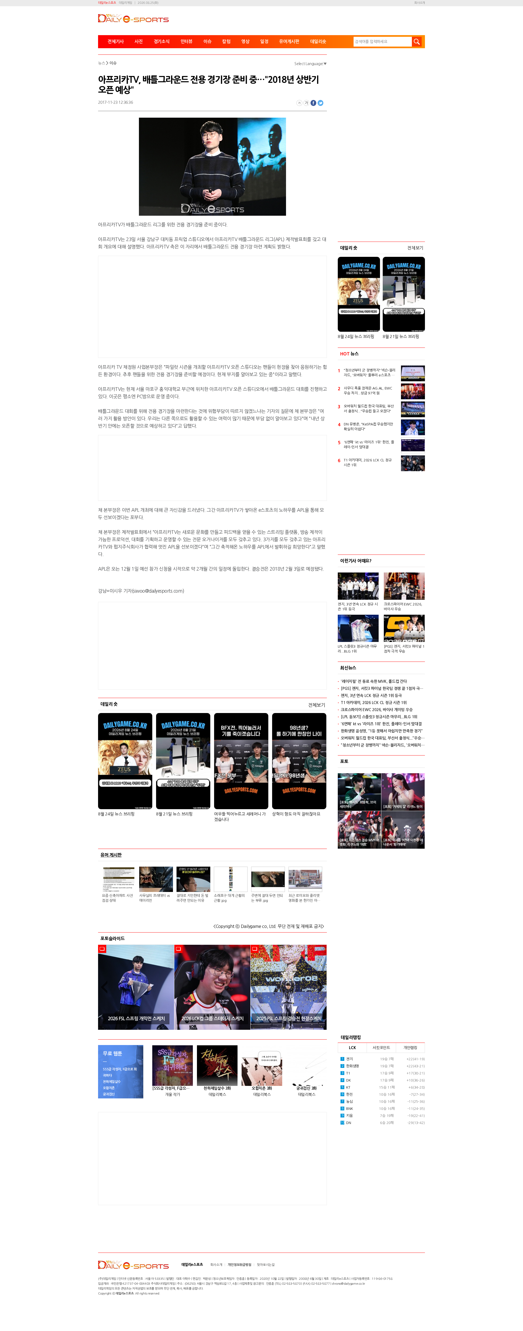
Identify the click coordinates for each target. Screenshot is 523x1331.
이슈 (207, 41)
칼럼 (226, 41)
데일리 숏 (109, 704)
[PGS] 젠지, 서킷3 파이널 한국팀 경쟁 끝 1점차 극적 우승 (383, 688)
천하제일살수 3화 (217, 1088)
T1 (346, 1073)
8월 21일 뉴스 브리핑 (174, 814)
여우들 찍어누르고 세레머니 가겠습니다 (240, 816)
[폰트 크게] (306, 103)
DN (345, 1123)
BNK (347, 1108)
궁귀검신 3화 (306, 1088)
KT (346, 1087)
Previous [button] (104, 987)
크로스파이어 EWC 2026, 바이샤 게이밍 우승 (376, 710)
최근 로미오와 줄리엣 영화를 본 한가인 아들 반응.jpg (304, 898)
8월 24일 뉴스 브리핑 (116, 814)
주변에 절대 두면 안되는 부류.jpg (267, 898)
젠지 (347, 1059)
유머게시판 (289, 41)
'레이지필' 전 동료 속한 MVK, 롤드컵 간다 (374, 681)
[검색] (417, 42)
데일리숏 (318, 41)
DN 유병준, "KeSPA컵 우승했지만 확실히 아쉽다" (368, 426)
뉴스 (101, 63)
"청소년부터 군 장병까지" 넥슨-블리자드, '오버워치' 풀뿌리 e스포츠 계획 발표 (370, 373)
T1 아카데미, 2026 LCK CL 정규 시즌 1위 (367, 462)
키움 (347, 1115)
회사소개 (419, 2)
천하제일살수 (112, 1081)
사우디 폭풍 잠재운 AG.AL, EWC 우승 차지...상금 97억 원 (368, 390)
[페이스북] (314, 103)
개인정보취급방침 (239, 1264)
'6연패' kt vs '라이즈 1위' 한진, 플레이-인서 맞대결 (369, 444)
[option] (136, 987)
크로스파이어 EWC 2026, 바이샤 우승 (403, 606)
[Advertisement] (169, 306)
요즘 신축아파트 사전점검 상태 (117, 898)
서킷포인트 (381, 1048)
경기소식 (162, 41)
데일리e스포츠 (107, 2)
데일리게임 (125, 2)
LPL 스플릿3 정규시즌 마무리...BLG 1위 (357, 649)
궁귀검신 (109, 1094)
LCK (352, 1048)
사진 (139, 41)
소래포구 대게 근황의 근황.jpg (229, 898)
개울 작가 (172, 1095)
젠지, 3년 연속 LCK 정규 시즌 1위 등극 (358, 606)
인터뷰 (187, 41)
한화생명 (350, 1066)
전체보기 (316, 705)
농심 (347, 1101)
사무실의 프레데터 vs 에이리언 (154, 898)
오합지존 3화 (262, 1088)
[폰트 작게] (299, 103)
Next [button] (321, 987)
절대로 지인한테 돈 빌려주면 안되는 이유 (192, 898)
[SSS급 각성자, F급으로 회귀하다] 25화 (172, 1088)
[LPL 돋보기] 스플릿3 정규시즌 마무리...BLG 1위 (379, 717)
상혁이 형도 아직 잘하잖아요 (296, 814)
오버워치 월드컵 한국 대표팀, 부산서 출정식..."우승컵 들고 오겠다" (369, 408)
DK (346, 1080)
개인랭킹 (410, 1048)
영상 (245, 41)
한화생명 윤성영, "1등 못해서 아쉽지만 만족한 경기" (382, 731)
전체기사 (116, 41)
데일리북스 (217, 1095)
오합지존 (109, 1088)
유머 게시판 (111, 855)
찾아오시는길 (266, 1264)
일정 (264, 41)
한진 (347, 1094)
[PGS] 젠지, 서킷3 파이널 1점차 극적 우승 (404, 649)
